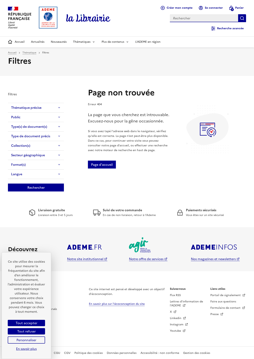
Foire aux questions (223, 301)
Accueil (20, 42)
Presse (214, 314)
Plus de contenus (113, 42)
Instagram (177, 324)
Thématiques (81, 42)
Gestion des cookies (196, 353)
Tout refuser (26, 331)
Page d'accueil (102, 164)
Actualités (37, 42)
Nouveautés (59, 42)
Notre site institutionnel (85, 259)
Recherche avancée (230, 28)
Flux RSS (175, 295)
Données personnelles (122, 353)
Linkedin (176, 318)
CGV (67, 353)
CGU (57, 353)
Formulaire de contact (225, 308)
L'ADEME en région (148, 42)
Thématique (29, 52)
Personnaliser (26, 340)
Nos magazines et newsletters (213, 259)
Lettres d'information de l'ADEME (186, 303)
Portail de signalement (225, 295)
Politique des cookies (88, 353)
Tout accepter (26, 323)
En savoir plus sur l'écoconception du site (117, 304)
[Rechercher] (242, 18)
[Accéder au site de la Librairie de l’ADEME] (88, 18)
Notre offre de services (146, 259)
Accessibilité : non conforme (159, 353)
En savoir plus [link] (26, 348)
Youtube (176, 331)
